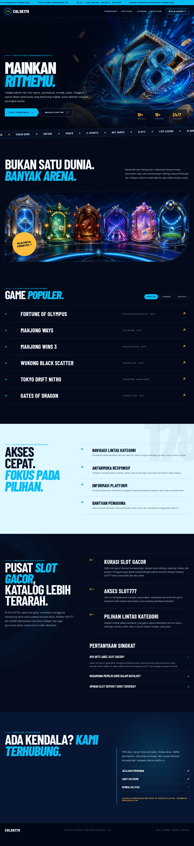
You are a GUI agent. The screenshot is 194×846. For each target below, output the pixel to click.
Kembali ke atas (155, 787)
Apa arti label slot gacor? (107, 657)
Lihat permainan (21, 112)
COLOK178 (18, 11)
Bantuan (156, 11)
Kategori (126, 11)
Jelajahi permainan (155, 770)
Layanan (142, 11)
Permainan (110, 11)
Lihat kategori (155, 779)
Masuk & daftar (56, 112)
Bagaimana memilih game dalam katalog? (115, 676)
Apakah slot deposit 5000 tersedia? (113, 686)
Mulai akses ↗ (177, 11)
